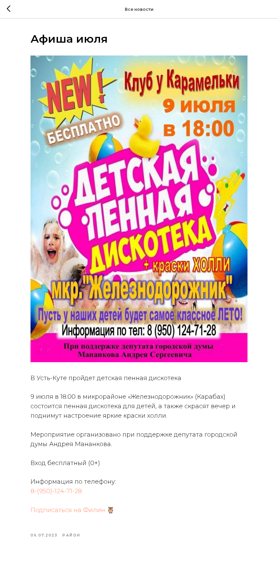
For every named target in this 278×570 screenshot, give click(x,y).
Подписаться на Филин (68, 510)
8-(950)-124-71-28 (56, 491)
